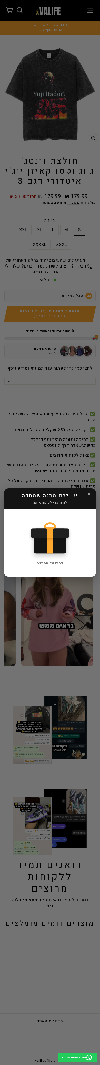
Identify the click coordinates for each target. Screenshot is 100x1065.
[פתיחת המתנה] (49, 537)
